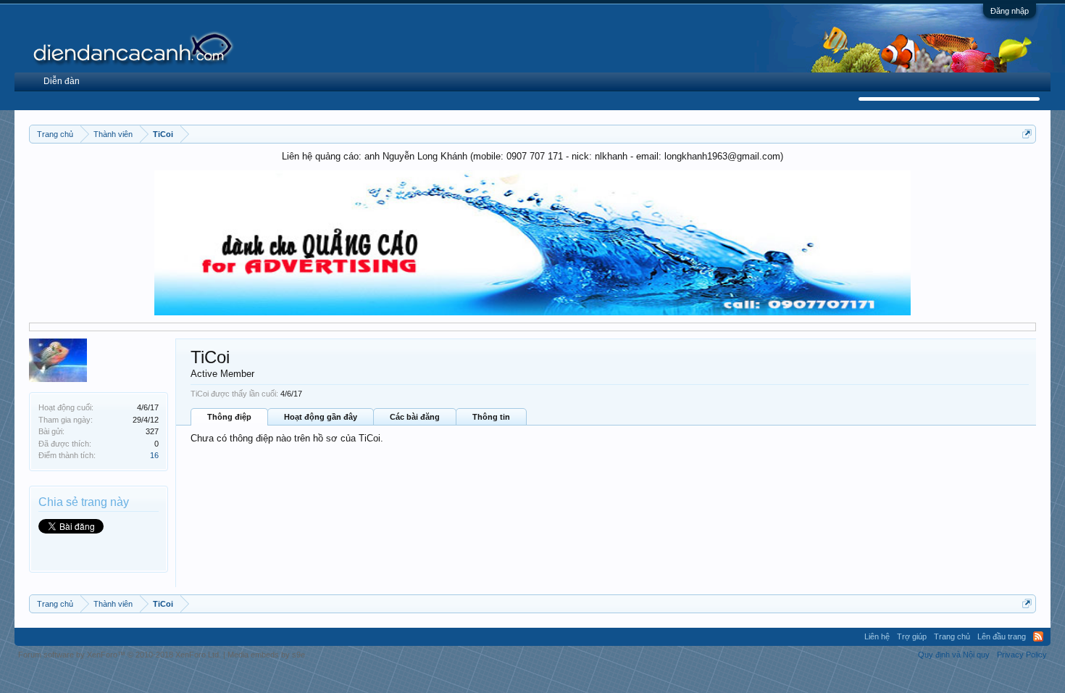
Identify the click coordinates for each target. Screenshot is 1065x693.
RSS (1038, 636)
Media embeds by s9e (266, 654)
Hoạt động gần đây (320, 416)
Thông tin (491, 416)
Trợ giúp (912, 636)
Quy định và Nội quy (954, 654)
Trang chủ (952, 636)
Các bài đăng (415, 416)
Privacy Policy (1022, 654)
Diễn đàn (61, 81)
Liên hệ (877, 636)
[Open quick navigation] (1027, 133)
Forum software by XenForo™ (119, 654)
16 (154, 455)
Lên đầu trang (1001, 636)
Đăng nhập (1009, 11)
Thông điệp (229, 416)
